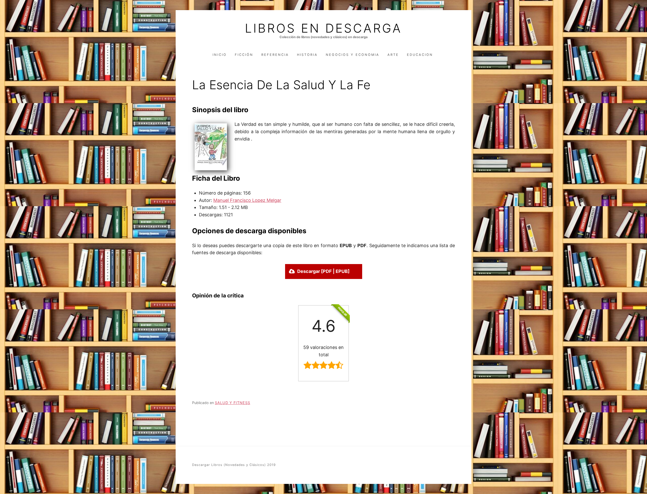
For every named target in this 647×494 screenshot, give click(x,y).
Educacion (420, 55)
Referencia (275, 55)
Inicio (220, 55)
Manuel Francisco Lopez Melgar (247, 200)
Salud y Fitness (232, 403)
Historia (307, 55)
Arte (393, 55)
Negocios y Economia (352, 55)
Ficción (244, 55)
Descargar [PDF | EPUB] (323, 271)
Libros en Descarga (323, 28)
